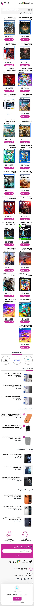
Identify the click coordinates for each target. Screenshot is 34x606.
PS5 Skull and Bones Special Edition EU (26, 120)
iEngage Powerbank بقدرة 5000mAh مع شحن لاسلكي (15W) (12, 437)
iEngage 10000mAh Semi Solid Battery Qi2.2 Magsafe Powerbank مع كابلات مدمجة (12, 426)
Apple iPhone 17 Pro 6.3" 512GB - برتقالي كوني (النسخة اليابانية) (13, 495)
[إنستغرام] (21, 579)
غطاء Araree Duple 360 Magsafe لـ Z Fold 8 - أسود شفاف (12, 385)
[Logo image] (28, 360)
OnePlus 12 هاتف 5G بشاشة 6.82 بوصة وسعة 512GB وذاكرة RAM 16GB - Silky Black (12, 478)
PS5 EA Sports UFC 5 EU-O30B (25, 197)
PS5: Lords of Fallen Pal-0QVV (9, 172)
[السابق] (1, 360)
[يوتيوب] (18, 579)
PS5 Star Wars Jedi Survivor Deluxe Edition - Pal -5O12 (9, 249)
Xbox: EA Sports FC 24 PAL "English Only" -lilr (25, 223)
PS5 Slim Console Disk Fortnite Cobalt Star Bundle (10, 95)
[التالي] (32, 360)
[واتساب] (25, 579)
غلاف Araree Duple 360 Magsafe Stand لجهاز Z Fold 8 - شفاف (13, 374)
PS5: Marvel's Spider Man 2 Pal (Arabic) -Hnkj (9, 197)
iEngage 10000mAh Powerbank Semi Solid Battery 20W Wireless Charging (11, 414)
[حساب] (5, 3)
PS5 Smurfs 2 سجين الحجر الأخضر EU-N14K (9, 146)
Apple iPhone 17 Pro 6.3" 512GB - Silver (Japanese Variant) (13, 507)
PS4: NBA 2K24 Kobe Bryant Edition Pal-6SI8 (25, 326)
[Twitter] (28, 579)
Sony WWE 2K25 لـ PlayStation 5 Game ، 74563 (10, 43)
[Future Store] (24, 4)
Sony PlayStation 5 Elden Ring (25, 18)
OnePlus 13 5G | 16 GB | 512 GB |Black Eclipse (12, 455)
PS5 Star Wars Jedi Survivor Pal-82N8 (27, 249)
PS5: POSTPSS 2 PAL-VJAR (26, 172)
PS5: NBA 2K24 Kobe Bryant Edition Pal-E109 (9, 300)
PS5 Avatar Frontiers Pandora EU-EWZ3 (10, 120)
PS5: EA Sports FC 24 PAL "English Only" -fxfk (9, 223)
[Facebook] (32, 579)
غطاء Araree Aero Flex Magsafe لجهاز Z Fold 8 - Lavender (12, 397)
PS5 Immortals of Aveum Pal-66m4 (9, 274)
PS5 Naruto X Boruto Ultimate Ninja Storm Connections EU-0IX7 (26, 146)
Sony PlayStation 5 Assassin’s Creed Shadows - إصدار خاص (10, 69)
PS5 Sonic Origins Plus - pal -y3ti (25, 274)
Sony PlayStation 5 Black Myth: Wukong (25, 43)
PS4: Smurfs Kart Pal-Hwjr (26, 300)
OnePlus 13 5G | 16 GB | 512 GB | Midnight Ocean (13, 466)
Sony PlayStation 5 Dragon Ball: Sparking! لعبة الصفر (25, 69)
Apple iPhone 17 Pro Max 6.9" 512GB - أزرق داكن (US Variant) (12, 518)
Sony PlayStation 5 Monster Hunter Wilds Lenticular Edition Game (9, 18)
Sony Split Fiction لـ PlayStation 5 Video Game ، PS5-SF (25, 95)
